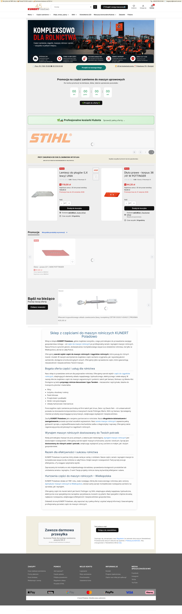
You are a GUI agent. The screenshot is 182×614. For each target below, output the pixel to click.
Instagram (135, 576)
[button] (95, 7)
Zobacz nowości (37, 307)
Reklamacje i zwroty (34, 580)
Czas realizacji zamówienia (37, 571)
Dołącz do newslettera (107, 530)
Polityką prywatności (133, 540)
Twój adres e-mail (100, 526)
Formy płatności (33, 574)
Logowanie (83, 571)
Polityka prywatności (60, 577)
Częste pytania (59, 574)
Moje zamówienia (85, 574)
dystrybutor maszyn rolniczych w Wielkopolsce (63, 484)
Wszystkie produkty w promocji (53, 232)
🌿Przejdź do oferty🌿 (91, 103)
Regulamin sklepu (60, 580)
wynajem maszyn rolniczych (115, 438)
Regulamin (120, 538)
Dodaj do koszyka (74, 208)
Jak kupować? (58, 571)
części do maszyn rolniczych (79, 344)
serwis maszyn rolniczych (106, 421)
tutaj (119, 543)
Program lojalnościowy (113, 574)
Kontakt (108, 571)
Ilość (61, 199)
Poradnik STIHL (59, 583)
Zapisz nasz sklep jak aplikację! (116, 577)
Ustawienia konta (85, 580)
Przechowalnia (84, 577)
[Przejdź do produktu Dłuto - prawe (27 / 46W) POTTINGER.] (54, 252)
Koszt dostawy (32, 577)
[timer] (91, 91)
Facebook (135, 573)
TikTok (134, 579)
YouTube (135, 582)
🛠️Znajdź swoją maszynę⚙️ (114, 7)
